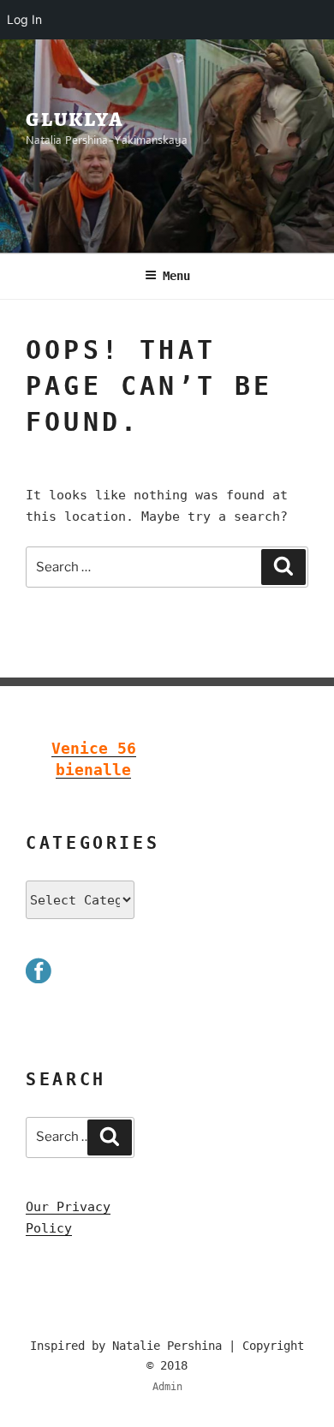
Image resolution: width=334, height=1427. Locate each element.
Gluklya (74, 119)
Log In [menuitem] (24, 19)
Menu (176, 276)
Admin (167, 1387)
